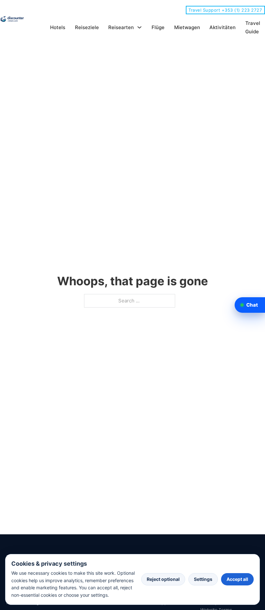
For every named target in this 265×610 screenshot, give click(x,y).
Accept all (237, 579)
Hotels (57, 27)
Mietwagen (187, 27)
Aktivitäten (222, 27)
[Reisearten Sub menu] (139, 27)
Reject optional (163, 579)
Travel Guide (252, 27)
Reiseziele (87, 27)
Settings (203, 579)
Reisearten (121, 27)
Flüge (158, 27)
